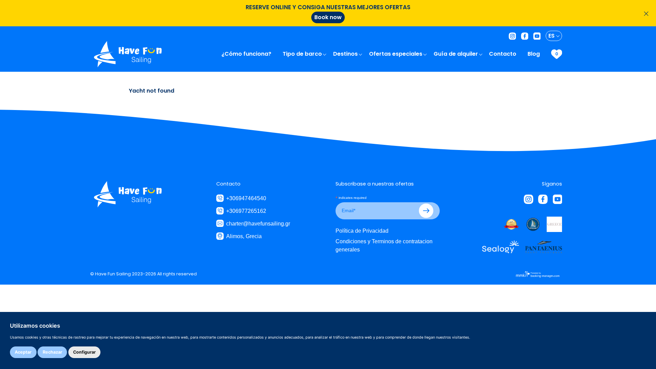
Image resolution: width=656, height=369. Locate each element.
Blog (534, 54)
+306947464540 (246, 198)
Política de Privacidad (362, 231)
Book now (328, 17)
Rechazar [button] (52, 352)
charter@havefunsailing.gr (258, 223)
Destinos (346, 54)
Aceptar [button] (23, 352)
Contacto (503, 54)
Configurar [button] (84, 352)
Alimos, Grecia (244, 236)
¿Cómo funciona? (247, 54)
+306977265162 (246, 211)
